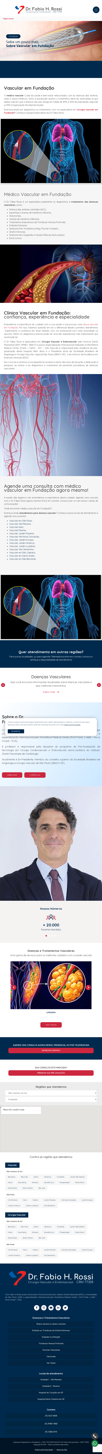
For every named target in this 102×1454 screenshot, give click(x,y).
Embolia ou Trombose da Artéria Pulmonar (51, 1330)
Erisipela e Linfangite (51, 1337)
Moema (35, 1200)
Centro (36, 1177)
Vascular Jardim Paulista (21, 533)
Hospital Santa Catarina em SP (51, 1399)
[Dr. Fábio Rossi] (38, 10)
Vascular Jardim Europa (21, 540)
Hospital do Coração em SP (51, 1392)
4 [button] (56, 935)
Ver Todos (51, 1025)
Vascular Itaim (16, 527)
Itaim (25, 1200)
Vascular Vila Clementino (21, 549)
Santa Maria (79, 1182)
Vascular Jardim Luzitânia (22, 546)
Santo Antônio (28, 1188)
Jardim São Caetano (77, 1177)
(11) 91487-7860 (51, 1424)
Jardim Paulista (50, 1200)
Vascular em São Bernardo (22, 559)
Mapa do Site (62, 1450)
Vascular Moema (17, 530)
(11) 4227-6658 (51, 1416)
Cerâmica (47, 1177)
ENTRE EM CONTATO (51, 1050)
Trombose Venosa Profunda (51, 1343)
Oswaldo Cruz (49, 1182)
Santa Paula (12, 1188)
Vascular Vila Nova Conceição (24, 536)
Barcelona (11, 1177)
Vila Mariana (12, 1200)
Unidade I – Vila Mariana (51, 1379)
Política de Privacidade (44, 1450)
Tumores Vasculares (51, 1350)
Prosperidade (64, 1182)
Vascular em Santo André (21, 555)
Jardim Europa (87, 1200)
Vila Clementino (49, 1206)
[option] (51, 685)
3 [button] (52, 935)
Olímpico (35, 1182)
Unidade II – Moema (51, 1386)
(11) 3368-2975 (51, 1432)
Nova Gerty (22, 1182)
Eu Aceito (16, 731)
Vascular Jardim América (21, 543)
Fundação (60, 1177)
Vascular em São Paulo (20, 520)
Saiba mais (49, 692)
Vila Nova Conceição (68, 1200)
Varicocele (51, 1356)
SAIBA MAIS (12, 775)
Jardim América (14, 1206)
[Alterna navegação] (96, 10)
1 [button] (46, 935)
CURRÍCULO (35, 775)
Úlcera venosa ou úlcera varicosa (51, 1324)
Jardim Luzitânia (32, 1206)
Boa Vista (24, 1177)
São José (42, 1188)
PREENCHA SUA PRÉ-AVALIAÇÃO (51, 1073)
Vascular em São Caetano (22, 552)
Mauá (10, 1182)
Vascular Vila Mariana (20, 524)
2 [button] (49, 935)
